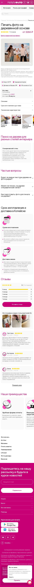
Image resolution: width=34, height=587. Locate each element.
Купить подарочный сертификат (10, 35)
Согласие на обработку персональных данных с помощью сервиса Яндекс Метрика (16, 556)
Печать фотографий (20, 8)
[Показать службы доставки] (31, 91)
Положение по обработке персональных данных (17, 564)
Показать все (17, 385)
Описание (4, 101)
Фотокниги (6, 8)
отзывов (12, 32)
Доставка (6, 91)
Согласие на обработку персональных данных (17, 552)
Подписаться (17, 490)
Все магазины (6, 507)
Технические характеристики (10, 110)
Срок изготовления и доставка (11, 105)
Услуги (3, 499)
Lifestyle (4, 453)
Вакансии (4, 459)
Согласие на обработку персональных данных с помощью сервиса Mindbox (16, 560)
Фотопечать (5, 437)
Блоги (3, 503)
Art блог (3, 440)
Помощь (4, 512)
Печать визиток (6, 446)
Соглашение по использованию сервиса (17, 550)
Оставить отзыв (17, 304)
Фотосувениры (6, 456)
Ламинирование (6, 449)
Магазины (4, 443)
